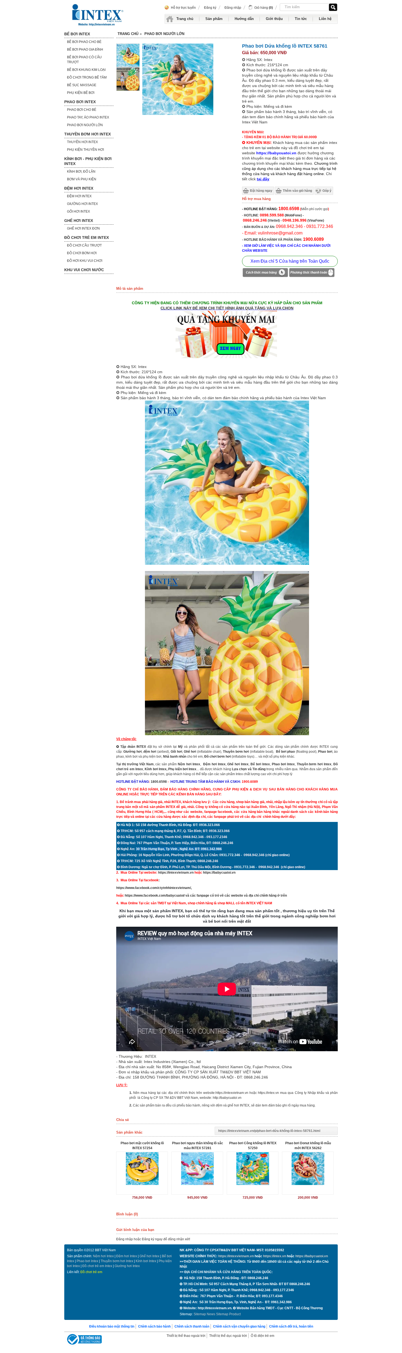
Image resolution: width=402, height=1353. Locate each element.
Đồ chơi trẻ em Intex (97, 1266)
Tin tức (301, 19)
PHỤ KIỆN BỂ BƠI (80, 93)
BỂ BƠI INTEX (77, 34)
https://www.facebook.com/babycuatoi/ (155, 895)
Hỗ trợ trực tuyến (183, 8)
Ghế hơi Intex (149, 1256)
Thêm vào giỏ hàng (297, 191)
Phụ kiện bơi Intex (182, 769)
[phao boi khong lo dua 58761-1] (128, 90)
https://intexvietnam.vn (176, 872)
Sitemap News (204, 1314)
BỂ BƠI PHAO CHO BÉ (84, 42)
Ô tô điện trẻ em (262, 1336)
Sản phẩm (214, 19)
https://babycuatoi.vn (219, 872)
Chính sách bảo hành (154, 1326)
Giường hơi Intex (127, 1266)
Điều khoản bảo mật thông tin (111, 1326)
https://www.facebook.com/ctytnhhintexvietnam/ (153, 888)
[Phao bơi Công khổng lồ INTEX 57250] (252, 1168)
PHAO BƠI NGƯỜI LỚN (85, 125)
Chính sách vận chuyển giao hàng (239, 1326)
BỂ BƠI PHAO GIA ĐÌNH (85, 49)
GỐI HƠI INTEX (78, 211)
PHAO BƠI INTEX (80, 102)
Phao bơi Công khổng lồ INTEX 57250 (252, 1145)
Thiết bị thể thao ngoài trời (186, 1336)
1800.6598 (159, 782)
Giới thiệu (274, 19)
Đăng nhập (233, 8)
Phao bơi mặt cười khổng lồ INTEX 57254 (142, 1145)
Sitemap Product (228, 1314)
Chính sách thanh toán (191, 1326)
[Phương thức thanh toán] (312, 273)
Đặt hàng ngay (261, 191)
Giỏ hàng (263, 8)
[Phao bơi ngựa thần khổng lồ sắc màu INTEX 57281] (197, 1168)
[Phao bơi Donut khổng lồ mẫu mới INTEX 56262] (307, 1168)
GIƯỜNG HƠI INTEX (82, 204)
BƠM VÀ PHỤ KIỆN (81, 179)
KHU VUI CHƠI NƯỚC (84, 270)
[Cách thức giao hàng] (265, 273)
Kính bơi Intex (156, 769)
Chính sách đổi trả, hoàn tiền (291, 1326)
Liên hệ (325, 19)
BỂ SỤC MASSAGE (81, 85)
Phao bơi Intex (87, 1261)
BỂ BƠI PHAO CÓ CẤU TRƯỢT (84, 59)
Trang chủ (184, 19)
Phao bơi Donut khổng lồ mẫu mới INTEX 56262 (308, 1145)
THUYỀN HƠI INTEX (82, 142)
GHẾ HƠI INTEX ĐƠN (83, 228)
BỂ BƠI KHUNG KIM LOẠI (86, 70)
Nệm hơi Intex (103, 1256)
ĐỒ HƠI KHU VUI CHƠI (84, 261)
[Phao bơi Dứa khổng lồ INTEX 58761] (128, 66)
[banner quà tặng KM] (227, 359)
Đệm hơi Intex (126, 1256)
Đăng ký (210, 8)
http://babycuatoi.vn (227, 1098)
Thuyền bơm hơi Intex (117, 1261)
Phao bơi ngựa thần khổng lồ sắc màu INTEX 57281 (197, 1145)
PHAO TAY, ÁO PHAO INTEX (88, 117)
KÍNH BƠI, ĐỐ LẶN (81, 171)
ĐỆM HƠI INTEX (78, 188)
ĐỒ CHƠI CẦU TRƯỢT (84, 245)
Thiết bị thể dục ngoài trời (228, 1336)
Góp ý (326, 191)
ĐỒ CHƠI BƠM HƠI (82, 253)
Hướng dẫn (244, 19)
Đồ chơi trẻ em (91, 1272)
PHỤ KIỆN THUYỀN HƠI (85, 150)
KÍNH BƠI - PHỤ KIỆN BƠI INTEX (88, 161)
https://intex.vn (268, 1093)
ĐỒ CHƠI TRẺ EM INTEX (86, 237)
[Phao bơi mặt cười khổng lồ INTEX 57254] (142, 1168)
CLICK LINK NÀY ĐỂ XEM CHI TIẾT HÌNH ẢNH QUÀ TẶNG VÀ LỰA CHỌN (227, 308)
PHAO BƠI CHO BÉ (81, 110)
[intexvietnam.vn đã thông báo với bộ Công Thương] (83, 1340)
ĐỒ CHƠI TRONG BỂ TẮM (87, 77)
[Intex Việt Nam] (98, 15)
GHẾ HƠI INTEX (78, 220)
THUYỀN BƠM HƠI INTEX (87, 134)
